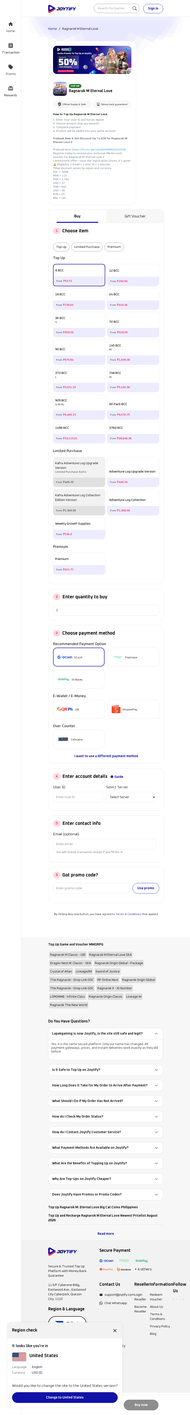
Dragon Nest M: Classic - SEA (70, 963)
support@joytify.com (119, 1294)
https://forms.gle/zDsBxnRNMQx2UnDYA (99, 149)
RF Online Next (107, 980)
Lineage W (134, 996)
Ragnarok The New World (68, 1005)
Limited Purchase (87, 247)
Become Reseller (140, 1309)
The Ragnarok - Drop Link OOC (72, 980)
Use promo (145, 888)
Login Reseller (140, 1297)
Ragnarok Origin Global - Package (119, 963)
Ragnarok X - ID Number (114, 988)
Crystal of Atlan (61, 971)
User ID (59, 787)
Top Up (61, 247)
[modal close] (115, 1330)
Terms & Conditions (128, 914)
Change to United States (65, 1397)
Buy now (141, 1405)
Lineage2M (84, 971)
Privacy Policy (160, 1326)
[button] (105, 1033)
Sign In (153, 8)
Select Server (117, 787)
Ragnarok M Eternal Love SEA (110, 954)
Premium (114, 247)
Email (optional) (66, 834)
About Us (156, 1306)
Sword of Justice (107, 971)
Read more (106, 1233)
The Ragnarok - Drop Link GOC (72, 988)
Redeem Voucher (156, 1297)
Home (52, 28)
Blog (153, 1333)
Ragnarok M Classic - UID (68, 954)
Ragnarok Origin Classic (106, 996)
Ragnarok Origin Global (138, 980)
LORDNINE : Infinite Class (67, 996)
